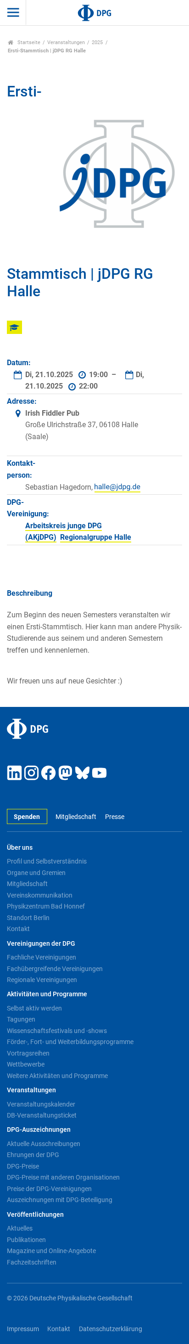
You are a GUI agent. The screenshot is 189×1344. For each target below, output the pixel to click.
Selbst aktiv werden (34, 1008)
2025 (97, 42)
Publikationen (26, 1239)
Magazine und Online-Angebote (51, 1250)
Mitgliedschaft (76, 817)
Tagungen (21, 1019)
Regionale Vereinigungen (42, 979)
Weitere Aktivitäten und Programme (57, 1075)
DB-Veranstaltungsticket (42, 1115)
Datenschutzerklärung (110, 1329)
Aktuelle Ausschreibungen (43, 1143)
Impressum (23, 1329)
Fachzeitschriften (31, 1262)
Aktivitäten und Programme (47, 994)
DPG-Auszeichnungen (39, 1130)
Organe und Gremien (36, 872)
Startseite (28, 42)
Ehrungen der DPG (33, 1154)
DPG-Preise (23, 1166)
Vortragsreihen (28, 1053)
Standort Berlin (28, 917)
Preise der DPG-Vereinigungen (49, 1188)
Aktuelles (20, 1228)
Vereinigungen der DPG (41, 944)
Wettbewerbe (25, 1064)
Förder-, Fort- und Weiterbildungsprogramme (70, 1041)
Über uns (20, 848)
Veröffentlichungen (35, 1215)
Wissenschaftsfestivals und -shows (57, 1030)
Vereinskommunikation (39, 895)
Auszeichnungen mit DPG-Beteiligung (59, 1199)
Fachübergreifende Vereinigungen (55, 968)
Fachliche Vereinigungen (41, 957)
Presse (114, 817)
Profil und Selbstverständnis (47, 861)
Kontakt (18, 928)
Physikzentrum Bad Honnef (46, 906)
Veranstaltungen (66, 42)
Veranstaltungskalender (41, 1104)
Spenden (27, 817)
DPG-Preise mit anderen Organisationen (63, 1177)
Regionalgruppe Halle (95, 537)
